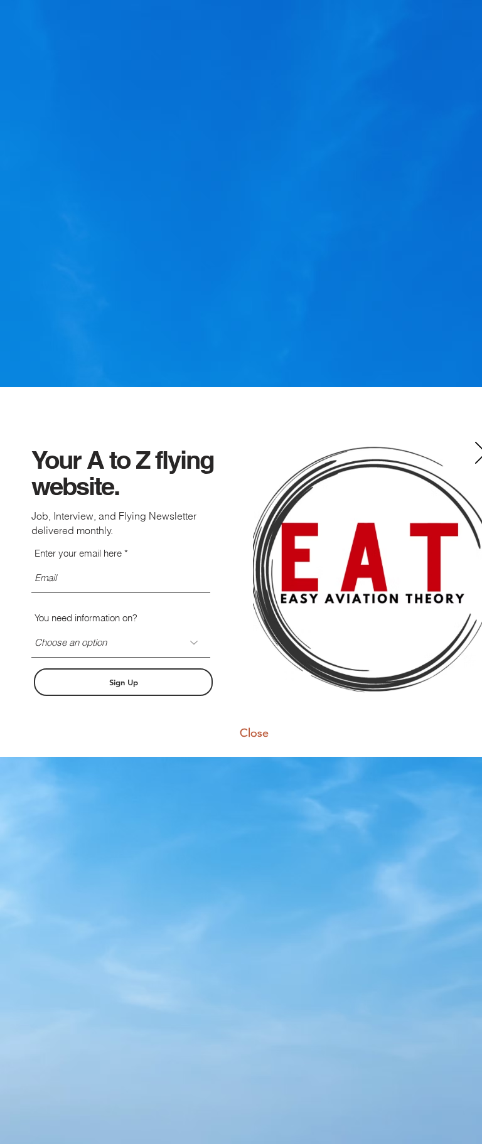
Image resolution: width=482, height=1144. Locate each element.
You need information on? (86, 618)
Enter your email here (78, 553)
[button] (254, 733)
